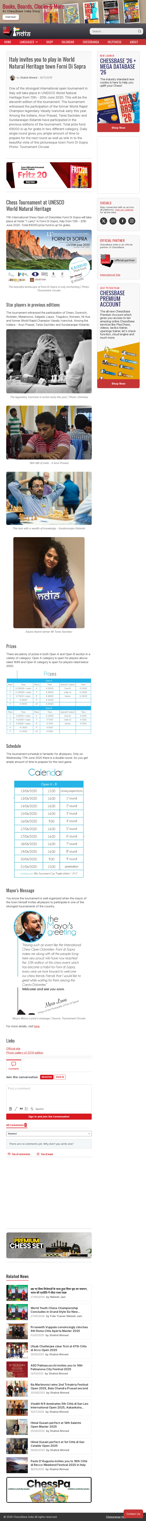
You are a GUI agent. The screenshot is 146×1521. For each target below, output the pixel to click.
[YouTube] (113, 221)
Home (7, 42)
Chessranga (91, 42)
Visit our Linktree (124, 209)
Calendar (68, 42)
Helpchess (114, 42)
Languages (27, 42)
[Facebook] (122, 221)
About (134, 42)
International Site (110, 274)
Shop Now (118, 127)
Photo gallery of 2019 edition (24, 1052)
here (37, 1026)
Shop (49, 42)
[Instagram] (131, 221)
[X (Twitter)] (103, 221)
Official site (13, 1048)
